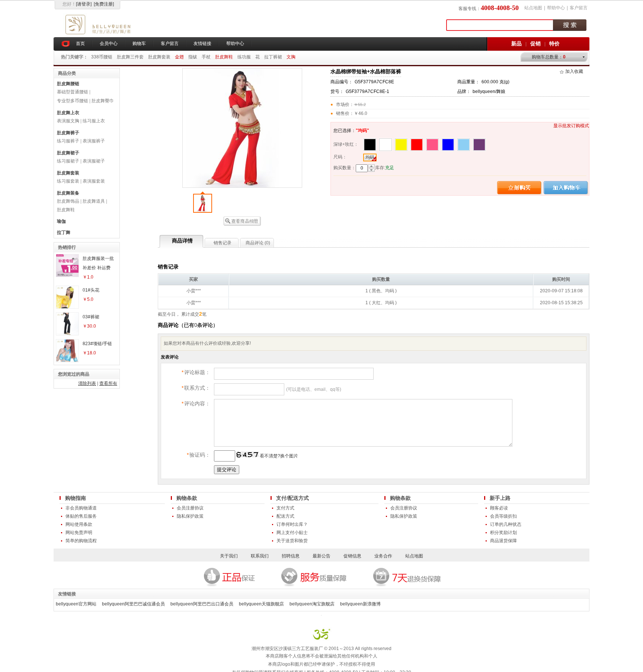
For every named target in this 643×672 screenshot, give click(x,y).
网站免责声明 (78, 532)
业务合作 (383, 556)
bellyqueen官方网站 (76, 604)
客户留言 (579, 7)
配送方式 (285, 516)
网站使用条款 (78, 524)
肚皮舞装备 (68, 193)
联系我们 (260, 556)
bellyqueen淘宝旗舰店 (312, 604)
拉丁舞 (63, 232)
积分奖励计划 (503, 532)
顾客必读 (499, 508)
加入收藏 (574, 71)
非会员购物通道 (81, 508)
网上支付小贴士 (292, 532)
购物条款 (186, 498)
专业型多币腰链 (72, 100)
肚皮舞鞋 (66, 209)
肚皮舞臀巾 (103, 100)
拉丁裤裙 (273, 57)
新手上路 (500, 498)
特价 (554, 43)
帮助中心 (556, 7)
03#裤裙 (91, 316)
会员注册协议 (190, 508)
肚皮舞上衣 (68, 112)
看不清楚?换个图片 (278, 456)
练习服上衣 (94, 120)
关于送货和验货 (292, 540)
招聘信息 (291, 556)
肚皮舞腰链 (68, 83)
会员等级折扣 (503, 516)
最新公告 (321, 556)
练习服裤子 (68, 141)
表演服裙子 (94, 161)
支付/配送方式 (292, 498)
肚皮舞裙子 (68, 152)
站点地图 (533, 7)
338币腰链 (101, 57)
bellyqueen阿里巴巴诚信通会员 (133, 604)
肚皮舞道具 (94, 201)
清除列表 (87, 383)
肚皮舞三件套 (130, 57)
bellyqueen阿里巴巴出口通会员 (201, 604)
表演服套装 (94, 181)
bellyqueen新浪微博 (360, 604)
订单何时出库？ (292, 524)
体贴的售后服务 (81, 516)
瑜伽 (61, 221)
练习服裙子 (68, 161)
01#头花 (91, 290)
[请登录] (84, 4)
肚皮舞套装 (159, 57)
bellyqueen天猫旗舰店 (261, 604)
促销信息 (352, 556)
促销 (535, 43)
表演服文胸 (68, 120)
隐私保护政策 (190, 516)
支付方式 (285, 508)
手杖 (206, 57)
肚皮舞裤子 (68, 132)
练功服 (244, 57)
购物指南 (75, 498)
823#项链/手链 (97, 343)
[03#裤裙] (67, 333)
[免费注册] (104, 4)
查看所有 (108, 383)
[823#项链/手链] (67, 360)
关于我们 (229, 556)
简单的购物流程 (81, 540)
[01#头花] (67, 306)
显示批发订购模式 (571, 125)
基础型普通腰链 (72, 91)
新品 (516, 43)
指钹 (192, 57)
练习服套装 (68, 181)
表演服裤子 (94, 141)
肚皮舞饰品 (68, 201)
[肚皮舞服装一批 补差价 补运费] (67, 275)
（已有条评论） (198, 325)
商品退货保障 (503, 540)
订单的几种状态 (505, 524)
